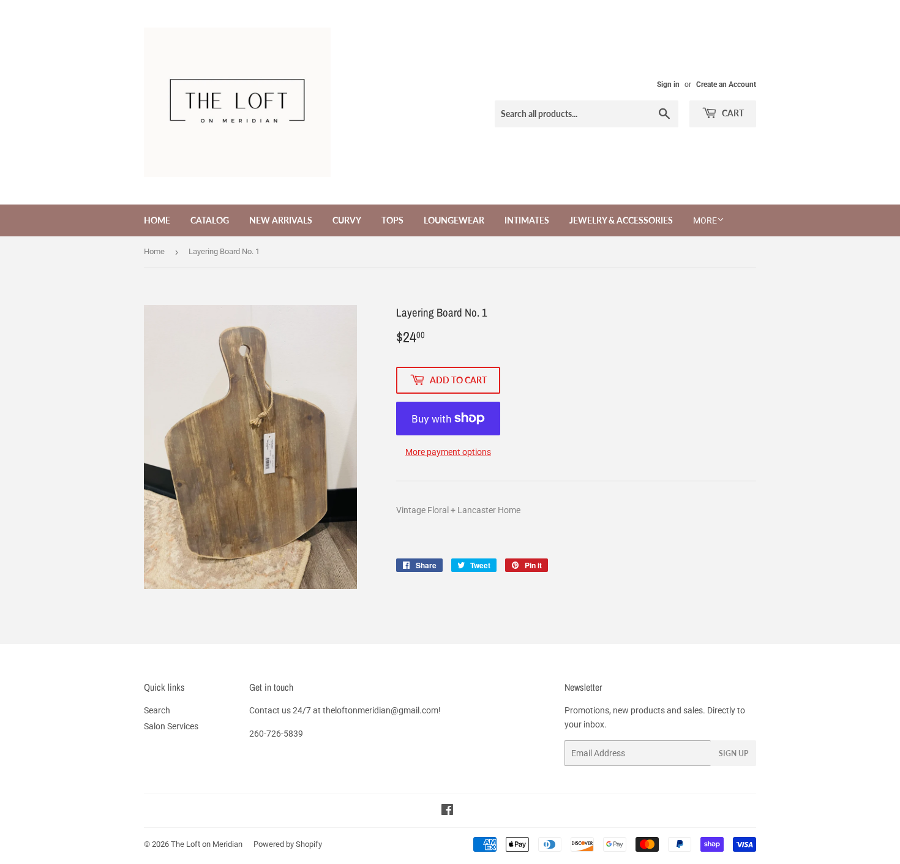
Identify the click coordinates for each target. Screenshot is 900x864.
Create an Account (726, 84)
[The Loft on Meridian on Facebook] (447, 811)
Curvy (346, 220)
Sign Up (733, 753)
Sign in (668, 84)
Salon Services (171, 726)
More (705, 220)
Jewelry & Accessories (621, 220)
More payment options (448, 452)
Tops (392, 220)
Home (157, 220)
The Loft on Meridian (206, 844)
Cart (732, 113)
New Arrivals (280, 220)
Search (157, 710)
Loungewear (454, 220)
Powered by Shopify (287, 844)
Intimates (526, 220)
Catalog (209, 220)
